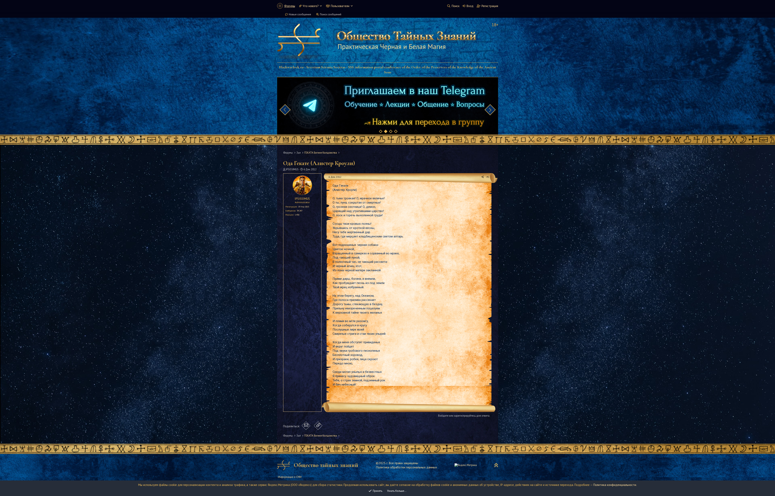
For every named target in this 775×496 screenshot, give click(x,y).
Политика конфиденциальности (614, 485)
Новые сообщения (300, 14)
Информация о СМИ (290, 477)
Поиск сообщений (330, 14)
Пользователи (340, 6)
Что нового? (311, 6)
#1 (488, 176)
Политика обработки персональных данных (406, 467)
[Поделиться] (482, 177)
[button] (321, 6)
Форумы (289, 6)
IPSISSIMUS (292, 169)
